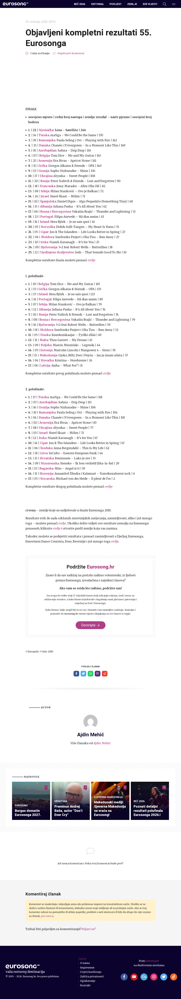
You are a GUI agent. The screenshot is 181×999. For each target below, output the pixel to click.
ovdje (91, 260)
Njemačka (46, 130)
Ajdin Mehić (102, 743)
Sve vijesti (150, 4)
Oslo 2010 (47, 651)
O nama (85, 963)
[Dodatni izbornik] (173, 4)
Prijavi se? (88, 929)
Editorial (97, 4)
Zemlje (132, 4)
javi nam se (47, 916)
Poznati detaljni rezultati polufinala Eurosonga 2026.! (148, 810)
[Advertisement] (90, 81)
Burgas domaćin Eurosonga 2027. (28, 813)
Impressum (87, 967)
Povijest (116, 4)
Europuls (33, 651)
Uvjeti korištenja (90, 972)
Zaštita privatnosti (92, 976)
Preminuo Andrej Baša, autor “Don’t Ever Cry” (68, 810)
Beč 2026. (80, 4)
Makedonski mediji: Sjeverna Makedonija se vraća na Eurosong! (110, 808)
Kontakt (85, 985)
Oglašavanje (87, 980)
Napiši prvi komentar (71, 53)
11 (164, 787)
